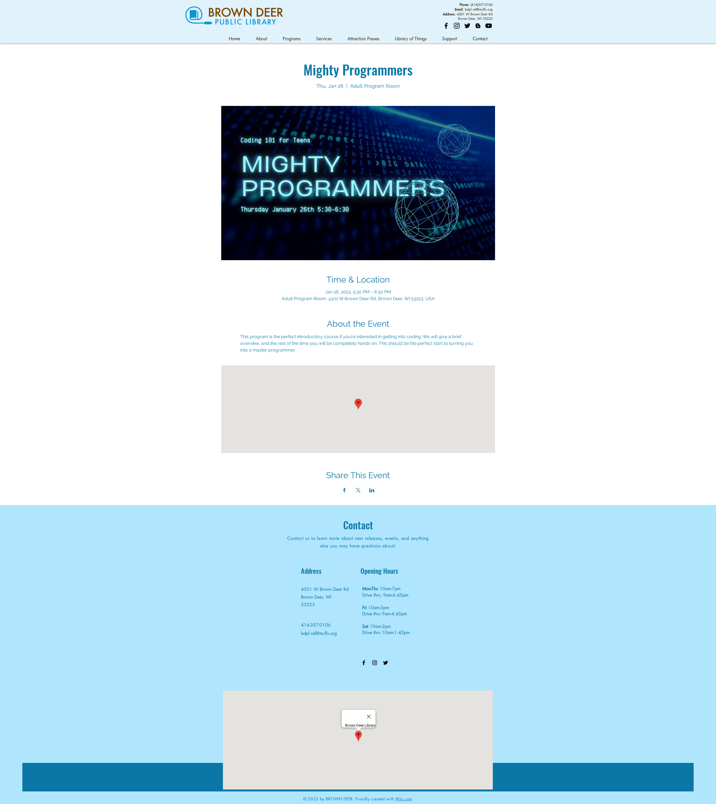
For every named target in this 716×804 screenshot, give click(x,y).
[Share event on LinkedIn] (372, 490)
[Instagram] (457, 26)
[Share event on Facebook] (344, 490)
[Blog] (478, 26)
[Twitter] (467, 26)
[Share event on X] (358, 490)
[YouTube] (489, 26)
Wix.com (403, 798)
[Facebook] (446, 26)
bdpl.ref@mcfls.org (479, 9)
